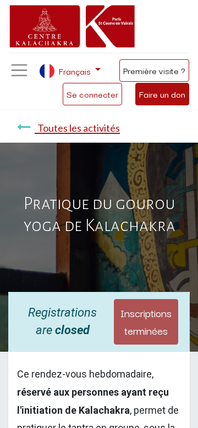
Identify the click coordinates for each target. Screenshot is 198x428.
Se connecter (92, 93)
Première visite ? (154, 70)
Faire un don (162, 93)
